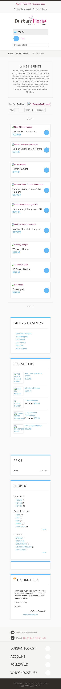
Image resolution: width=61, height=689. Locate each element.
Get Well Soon (21, 544)
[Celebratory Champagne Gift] (30, 204)
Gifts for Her (20, 340)
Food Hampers (22, 337)
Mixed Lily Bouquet (32, 388)
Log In (44, 9)
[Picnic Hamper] (30, 164)
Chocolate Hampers (24, 334)
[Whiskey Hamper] (30, 244)
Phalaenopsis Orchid (33, 426)
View (11, 110)
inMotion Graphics (30, 683)
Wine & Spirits (21, 348)
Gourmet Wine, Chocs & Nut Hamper (27, 190)
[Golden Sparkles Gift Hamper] (30, 144)
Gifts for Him (21, 343)
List (21, 110)
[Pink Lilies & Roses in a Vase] (18, 377)
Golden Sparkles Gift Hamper (27, 149)
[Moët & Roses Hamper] (30, 127)
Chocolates (20, 527)
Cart (23, 38)
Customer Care (39, 4)
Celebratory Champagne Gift (27, 209)
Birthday (19, 538)
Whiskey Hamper (21, 249)
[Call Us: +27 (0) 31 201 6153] (30, 638)
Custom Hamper (31, 400)
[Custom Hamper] (18, 403)
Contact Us (18, 9)
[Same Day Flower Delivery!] (30, 632)
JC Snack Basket (21, 269)
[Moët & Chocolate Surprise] (30, 224)
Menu (21, 32)
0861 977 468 (25, 4)
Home (10, 53)
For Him (19, 506)
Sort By (12, 104)
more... (45, 529)
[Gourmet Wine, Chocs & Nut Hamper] (30, 184)
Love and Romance (24, 547)
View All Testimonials (30, 615)
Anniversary (20, 550)
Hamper (19, 500)
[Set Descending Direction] (39, 104)
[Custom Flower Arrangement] (18, 416)
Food (18, 515)
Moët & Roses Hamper (24, 131)
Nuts (18, 521)
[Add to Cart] (46, 132)
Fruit (17, 518)
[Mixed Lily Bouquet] (18, 391)
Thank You (20, 541)
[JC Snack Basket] (30, 264)
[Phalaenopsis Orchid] (18, 429)
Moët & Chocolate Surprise (26, 229)
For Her (19, 503)
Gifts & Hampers (22, 53)
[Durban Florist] (30, 22)
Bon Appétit (18, 289)
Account (27, 9)
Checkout (36, 9)
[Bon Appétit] (30, 285)
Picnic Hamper (20, 169)
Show (28, 110)
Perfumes (20, 345)
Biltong (18, 524)
